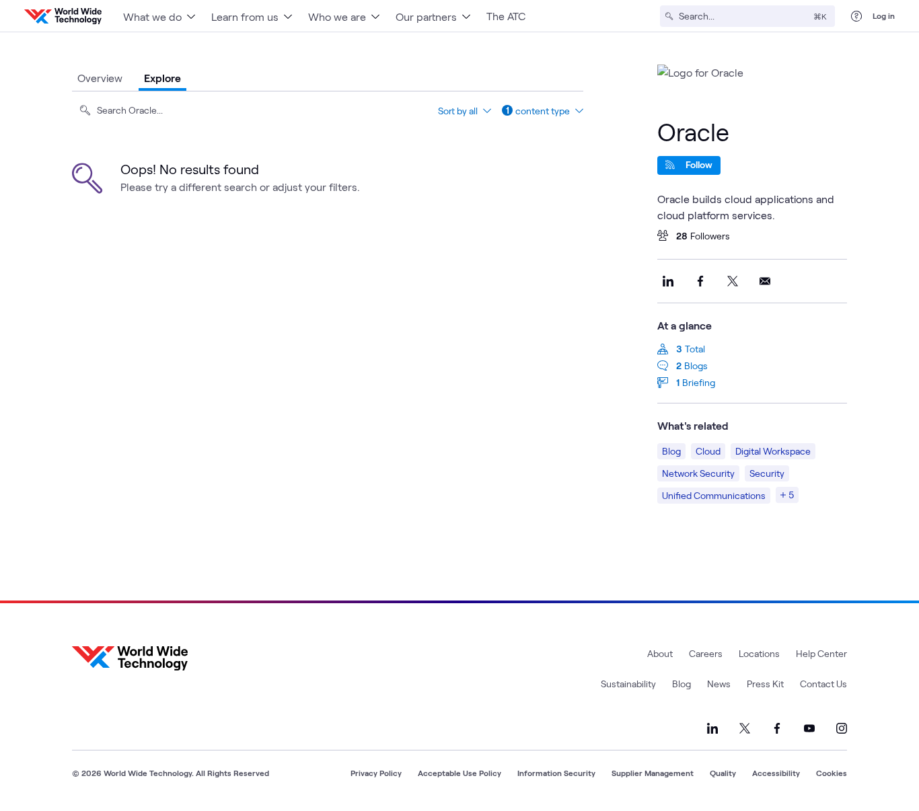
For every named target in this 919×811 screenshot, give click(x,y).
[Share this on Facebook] (700, 281)
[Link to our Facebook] (777, 728)
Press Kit (765, 683)
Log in (884, 15)
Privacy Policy (376, 772)
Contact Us (823, 683)
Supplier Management (653, 772)
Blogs (696, 365)
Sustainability (628, 683)
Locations (759, 653)
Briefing (698, 382)
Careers (706, 653)
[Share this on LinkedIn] (668, 281)
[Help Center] (856, 16)
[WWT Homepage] (63, 16)
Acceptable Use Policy (459, 772)
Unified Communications (714, 495)
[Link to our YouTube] (809, 728)
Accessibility (776, 772)
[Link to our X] (744, 728)
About (660, 653)
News (719, 683)
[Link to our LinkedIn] (712, 728)
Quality (723, 772)
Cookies (831, 772)
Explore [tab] (162, 77)
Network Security (698, 473)
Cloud (708, 451)
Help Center (821, 653)
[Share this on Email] (765, 281)
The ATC (505, 15)
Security (766, 473)
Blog (671, 451)
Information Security (556, 772)
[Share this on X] (732, 281)
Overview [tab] (99, 77)
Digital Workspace (773, 451)
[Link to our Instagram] (841, 728)
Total (695, 348)
